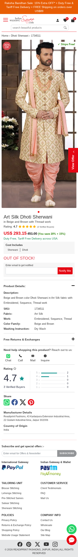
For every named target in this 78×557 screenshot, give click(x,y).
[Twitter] (23, 402)
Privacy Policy (9, 520)
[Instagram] (55, 544)
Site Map (45, 535)
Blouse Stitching (10, 488)
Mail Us (45, 498)
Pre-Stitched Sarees (12, 498)
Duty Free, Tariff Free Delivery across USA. (31, 238)
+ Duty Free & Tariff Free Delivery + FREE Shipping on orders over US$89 (40, 7)
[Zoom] (39, 124)
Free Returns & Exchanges (22, 339)
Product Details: (15, 286)
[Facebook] (14, 402)
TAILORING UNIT (12, 483)
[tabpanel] (39, 124)
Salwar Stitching (10, 503)
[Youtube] (46, 544)
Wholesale (46, 525)
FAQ (43, 493)
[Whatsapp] (7, 402)
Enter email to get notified (19, 265)
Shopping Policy (10, 530)
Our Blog (45, 530)
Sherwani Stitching (12, 508)
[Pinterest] (31, 402)
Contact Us (47, 520)
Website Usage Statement (16, 535)
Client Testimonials (51, 488)
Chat (8, 360)
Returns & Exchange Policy (16, 525)
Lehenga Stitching (11, 493)
